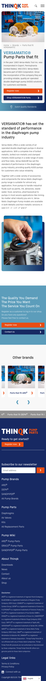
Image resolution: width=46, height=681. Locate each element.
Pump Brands (10, 479)
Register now (13, 90)
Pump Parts (9, 507)
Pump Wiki (8, 535)
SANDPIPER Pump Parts (14, 550)
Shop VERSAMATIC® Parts (19, 97)
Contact (5, 573)
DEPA (5, 489)
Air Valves (6, 517)
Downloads (7, 564)
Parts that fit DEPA (14, 414)
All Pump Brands (10, 498)
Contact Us (10, 331)
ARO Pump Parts (11, 541)
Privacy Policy (8, 666)
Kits (3, 522)
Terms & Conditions (10, 663)
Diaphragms (8, 513)
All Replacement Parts (13, 526)
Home (6, 45)
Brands (15, 45)
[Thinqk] (15, 5)
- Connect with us (12, 671)
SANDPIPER (8, 493)
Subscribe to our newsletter (19, 464)
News (4, 569)
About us (6, 578)
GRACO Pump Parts (12, 545)
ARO (4, 484)
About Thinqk (10, 558)
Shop (4, 582)
